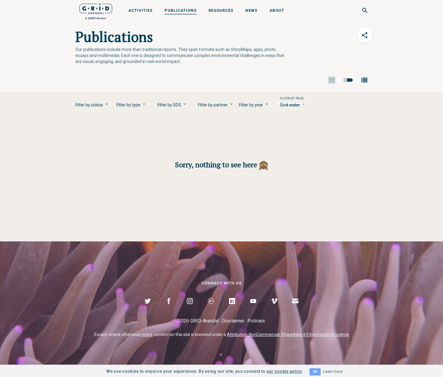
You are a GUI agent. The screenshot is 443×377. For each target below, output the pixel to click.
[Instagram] (189, 308)
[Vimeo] (274, 308)
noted (146, 334)
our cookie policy (284, 371)
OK (315, 372)
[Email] (295, 308)
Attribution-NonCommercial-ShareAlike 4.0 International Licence (288, 334)
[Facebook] (168, 308)
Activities (140, 10)
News (251, 10)
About (276, 10)
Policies (256, 321)
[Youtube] (253, 308)
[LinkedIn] (232, 308)
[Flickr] (211, 308)
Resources (221, 10)
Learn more (333, 371)
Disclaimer (233, 321)
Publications (180, 10)
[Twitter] (147, 308)
